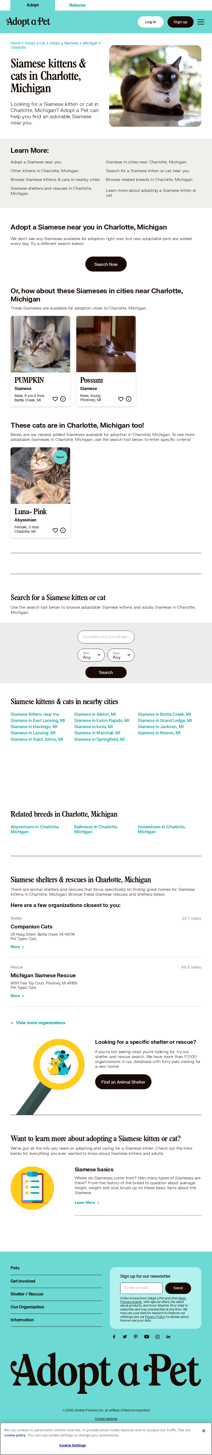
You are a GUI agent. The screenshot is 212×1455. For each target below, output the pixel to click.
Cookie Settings (106, 1419)
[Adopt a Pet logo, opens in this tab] (106, 1378)
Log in (150, 22)
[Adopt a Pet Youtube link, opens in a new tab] (147, 1337)
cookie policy (15, 1435)
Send (178, 1288)
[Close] (203, 1430)
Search (106, 672)
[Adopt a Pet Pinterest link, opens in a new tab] (137, 1337)
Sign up (180, 22)
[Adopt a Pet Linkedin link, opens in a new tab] (168, 1337)
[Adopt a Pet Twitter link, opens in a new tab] (126, 1337)
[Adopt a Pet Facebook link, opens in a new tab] (115, 1337)
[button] (55, 399)
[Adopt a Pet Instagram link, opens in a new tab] (158, 1337)
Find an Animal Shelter (123, 1081)
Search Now (106, 264)
